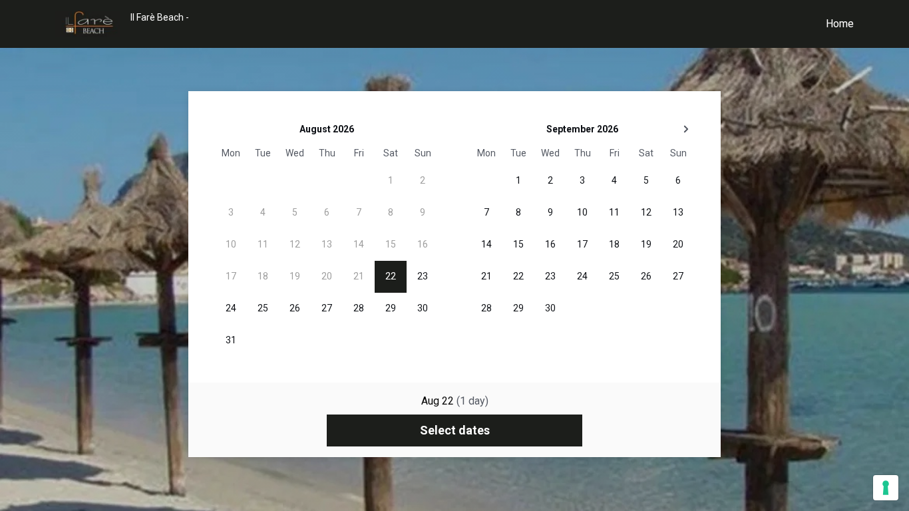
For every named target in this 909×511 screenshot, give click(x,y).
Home (840, 23)
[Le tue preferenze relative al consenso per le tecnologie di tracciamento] (885, 487)
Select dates (455, 430)
